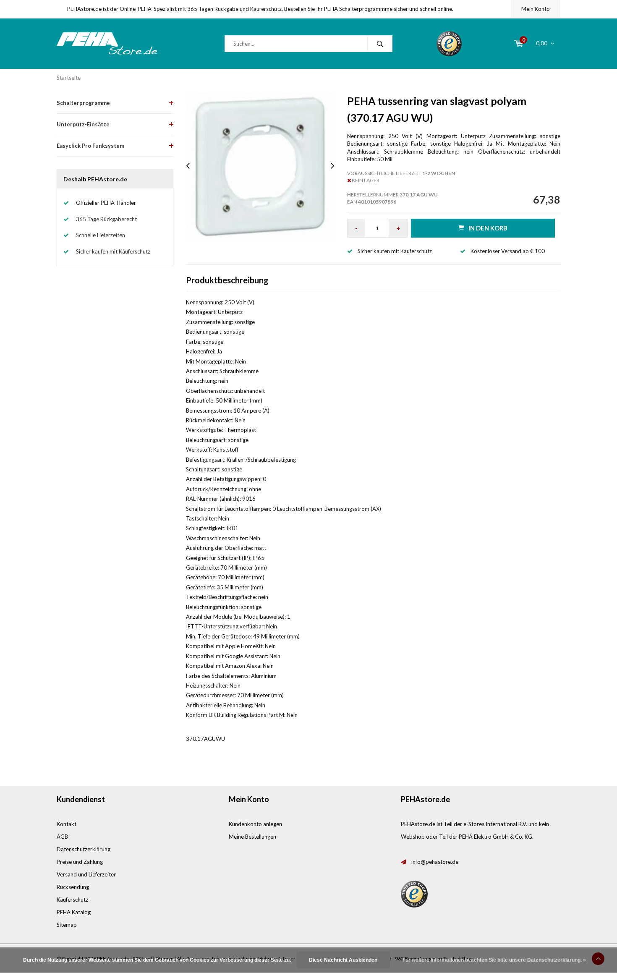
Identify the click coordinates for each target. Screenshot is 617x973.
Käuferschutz (72, 899)
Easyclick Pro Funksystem (90, 145)
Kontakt (66, 824)
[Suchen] (379, 43)
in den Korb (487, 228)
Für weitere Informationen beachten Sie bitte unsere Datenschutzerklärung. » (494, 960)
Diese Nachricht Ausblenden (343, 960)
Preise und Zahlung (80, 861)
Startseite (69, 77)
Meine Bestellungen (252, 836)
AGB (62, 836)
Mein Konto (535, 8)
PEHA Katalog (74, 912)
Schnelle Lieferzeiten (100, 235)
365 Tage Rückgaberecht (106, 219)
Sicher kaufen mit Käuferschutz (113, 251)
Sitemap (67, 924)
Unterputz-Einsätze (83, 124)
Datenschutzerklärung (83, 849)
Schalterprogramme (83, 102)
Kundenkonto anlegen (255, 824)
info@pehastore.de (434, 861)
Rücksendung (73, 887)
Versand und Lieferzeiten (87, 874)
